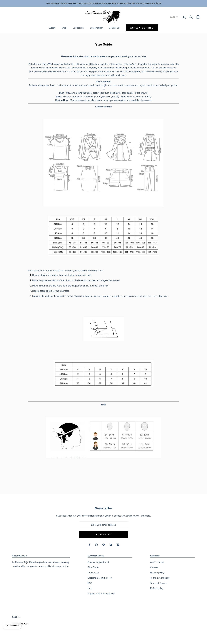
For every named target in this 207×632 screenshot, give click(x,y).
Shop (64, 28)
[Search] (191, 16)
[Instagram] (96, 545)
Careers (154, 567)
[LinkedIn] (118, 545)
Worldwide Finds (142, 28)
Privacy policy (157, 572)
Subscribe (103, 534)
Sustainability (96, 28)
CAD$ (172, 17)
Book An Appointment (98, 562)
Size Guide (93, 567)
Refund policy (157, 588)
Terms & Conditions (160, 577)
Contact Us (114, 28)
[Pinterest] (103, 545)
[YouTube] (111, 545)
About (52, 28)
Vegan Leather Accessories (101, 593)
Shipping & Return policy (100, 577)
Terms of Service (158, 583)
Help (90, 588)
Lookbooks (78, 28)
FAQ (90, 583)
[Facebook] (89, 545)
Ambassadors (157, 562)
